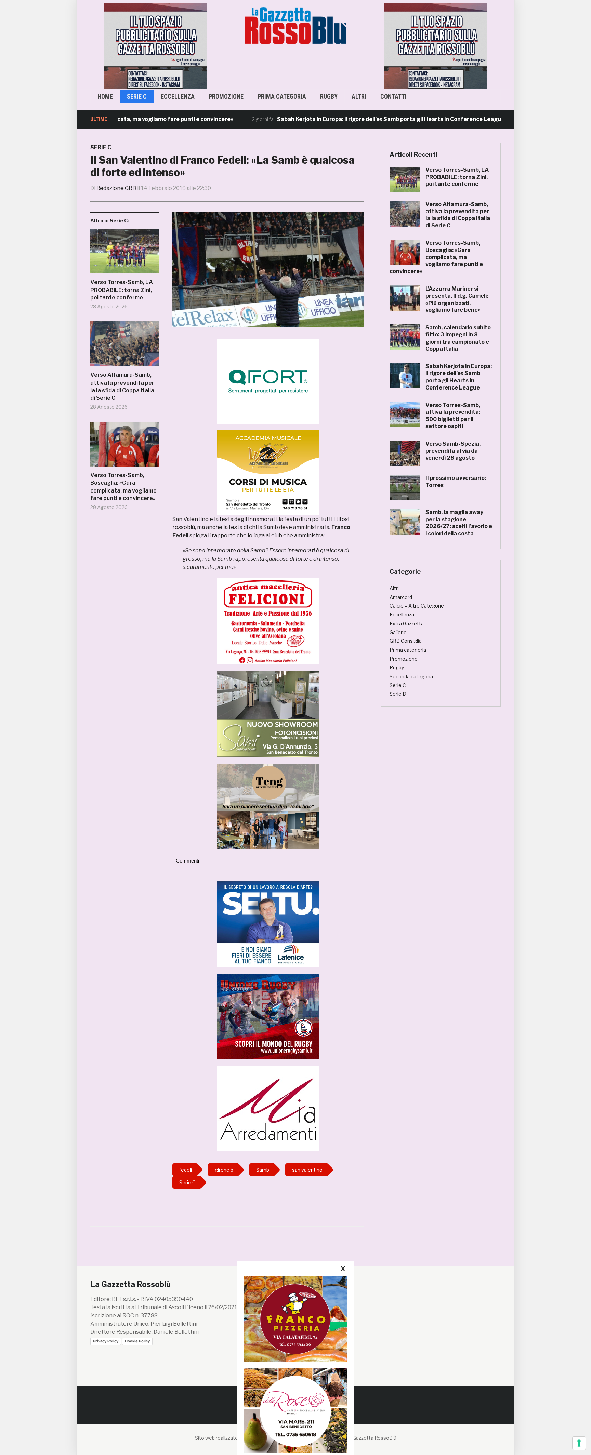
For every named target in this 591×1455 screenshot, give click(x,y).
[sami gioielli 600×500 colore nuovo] (268, 713)
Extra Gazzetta (407, 623)
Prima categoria (282, 96)
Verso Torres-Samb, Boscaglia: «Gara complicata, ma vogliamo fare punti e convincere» (123, 486)
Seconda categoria (411, 676)
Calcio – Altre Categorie (417, 606)
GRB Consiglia (406, 641)
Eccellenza (178, 96)
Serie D (398, 694)
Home (105, 96)
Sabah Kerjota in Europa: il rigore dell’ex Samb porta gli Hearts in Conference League (348, 119)
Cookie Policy (137, 1341)
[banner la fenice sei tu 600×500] (268, 923)
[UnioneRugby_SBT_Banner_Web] (268, 1016)
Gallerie (398, 632)
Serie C (137, 96)
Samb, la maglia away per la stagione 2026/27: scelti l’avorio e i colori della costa (458, 523)
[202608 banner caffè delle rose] (295, 1410)
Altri (359, 96)
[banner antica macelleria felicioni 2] (268, 620)
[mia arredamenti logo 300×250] (268, 1108)
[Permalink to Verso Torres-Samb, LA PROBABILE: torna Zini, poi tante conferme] (124, 254)
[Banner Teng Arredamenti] (268, 806)
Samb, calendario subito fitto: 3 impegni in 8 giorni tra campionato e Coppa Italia (458, 338)
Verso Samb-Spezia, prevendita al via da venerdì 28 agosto (453, 451)
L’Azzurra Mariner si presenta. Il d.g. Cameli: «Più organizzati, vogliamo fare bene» (456, 299)
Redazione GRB (116, 188)
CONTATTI (393, 96)
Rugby (329, 96)
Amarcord (401, 597)
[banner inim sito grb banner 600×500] (155, 45)
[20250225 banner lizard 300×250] (268, 472)
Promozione (226, 96)
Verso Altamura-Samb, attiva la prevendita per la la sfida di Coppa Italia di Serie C (122, 386)
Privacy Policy (105, 1341)
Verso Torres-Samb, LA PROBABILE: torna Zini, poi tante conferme (121, 290)
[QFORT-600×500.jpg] (268, 381)
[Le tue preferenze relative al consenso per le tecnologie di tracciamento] (579, 1443)
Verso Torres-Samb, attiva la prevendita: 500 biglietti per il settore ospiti (452, 416)
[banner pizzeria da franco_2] (295, 1319)
